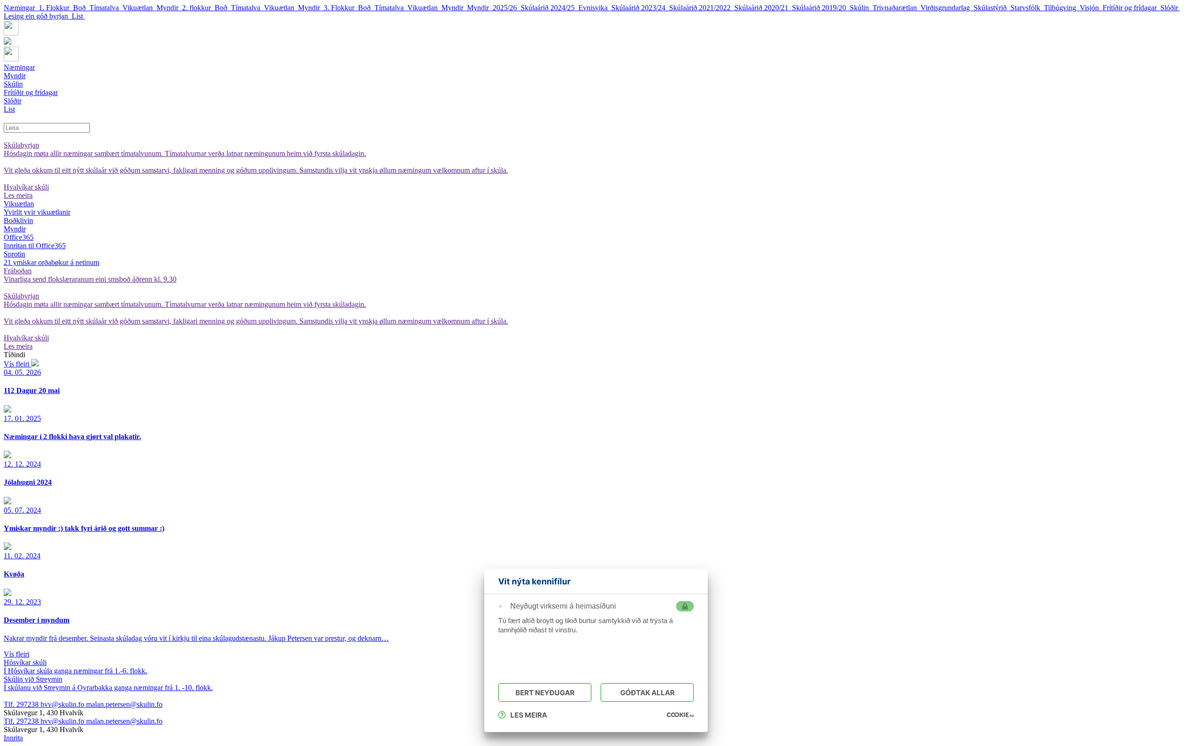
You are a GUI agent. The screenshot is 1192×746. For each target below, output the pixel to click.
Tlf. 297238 (22, 704)
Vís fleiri (17, 364)
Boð (81, 8)
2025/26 (507, 8)
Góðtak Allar (647, 692)
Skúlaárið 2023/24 (640, 8)
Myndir (169, 8)
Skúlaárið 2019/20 (821, 8)
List (78, 16)
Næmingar (21, 8)
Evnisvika (594, 8)
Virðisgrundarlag (947, 8)
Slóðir (1170, 8)
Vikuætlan (139, 8)
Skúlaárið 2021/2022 (701, 8)
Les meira (528, 715)
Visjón (1091, 8)
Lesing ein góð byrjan (38, 16)
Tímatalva (105, 8)
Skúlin (861, 8)
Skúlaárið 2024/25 (549, 8)
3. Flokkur (341, 8)
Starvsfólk (1027, 8)
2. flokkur (198, 8)
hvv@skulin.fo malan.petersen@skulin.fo (102, 704)
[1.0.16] (680, 714)
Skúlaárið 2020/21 (763, 8)
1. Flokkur (56, 8)
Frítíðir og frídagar (1131, 8)
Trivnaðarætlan (897, 8)
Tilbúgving (1062, 8)
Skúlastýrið (992, 8)
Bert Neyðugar (545, 692)
